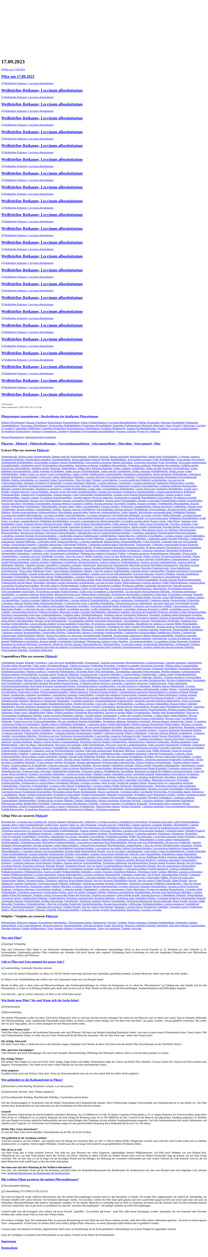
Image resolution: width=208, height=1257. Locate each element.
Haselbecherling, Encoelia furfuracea (118, 686)
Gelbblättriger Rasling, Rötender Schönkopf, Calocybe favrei (32, 662)
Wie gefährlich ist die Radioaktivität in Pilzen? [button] (32, 1080)
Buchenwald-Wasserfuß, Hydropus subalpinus (156, 612)
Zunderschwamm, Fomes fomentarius (168, 683)
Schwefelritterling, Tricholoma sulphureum (105, 863)
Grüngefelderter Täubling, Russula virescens (58, 509)
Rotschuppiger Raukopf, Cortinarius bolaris (161, 830)
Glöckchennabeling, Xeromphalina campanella (118, 671)
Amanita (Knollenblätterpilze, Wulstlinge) (147, 428)
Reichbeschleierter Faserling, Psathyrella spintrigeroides (83, 750)
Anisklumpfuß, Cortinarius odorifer (152, 600)
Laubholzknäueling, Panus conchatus (146, 744)
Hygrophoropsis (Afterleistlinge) (83, 428)
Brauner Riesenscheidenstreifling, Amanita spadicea (156, 494)
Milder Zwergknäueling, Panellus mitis (146, 712)
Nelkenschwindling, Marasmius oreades (59, 612)
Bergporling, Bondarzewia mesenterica (42, 488)
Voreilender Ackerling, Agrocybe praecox (62, 556)
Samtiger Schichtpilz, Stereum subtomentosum (78, 762)
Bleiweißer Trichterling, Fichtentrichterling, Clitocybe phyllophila (34, 904)
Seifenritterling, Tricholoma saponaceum (22, 892)
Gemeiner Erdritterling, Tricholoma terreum (36, 883)
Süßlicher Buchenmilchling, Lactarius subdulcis (65, 600)
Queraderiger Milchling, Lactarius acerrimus (78, 783)
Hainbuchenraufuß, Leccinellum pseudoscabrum (125, 521)
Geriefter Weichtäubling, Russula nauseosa (153, 626)
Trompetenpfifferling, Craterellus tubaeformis (80, 541)
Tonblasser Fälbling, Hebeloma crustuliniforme (110, 892)
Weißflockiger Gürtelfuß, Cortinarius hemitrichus (73, 753)
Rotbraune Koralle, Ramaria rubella (140, 736)
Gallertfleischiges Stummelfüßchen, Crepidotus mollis (82, 739)
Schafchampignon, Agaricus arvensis (139, 562)
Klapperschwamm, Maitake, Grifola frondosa (66, 524)
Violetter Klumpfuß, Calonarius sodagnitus (142, 806)
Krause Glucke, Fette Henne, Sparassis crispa (174, 521)
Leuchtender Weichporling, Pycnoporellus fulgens (165, 791)
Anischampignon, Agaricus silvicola (177, 562)
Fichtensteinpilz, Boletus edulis (17, 456)
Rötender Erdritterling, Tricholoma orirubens (81, 883)
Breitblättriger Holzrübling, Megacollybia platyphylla (133, 827)
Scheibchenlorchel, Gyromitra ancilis (112, 597)
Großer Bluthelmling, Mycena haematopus (38, 718)
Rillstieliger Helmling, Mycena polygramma (106, 756)
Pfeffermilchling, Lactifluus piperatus (136, 703)
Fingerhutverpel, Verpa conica (16, 571)
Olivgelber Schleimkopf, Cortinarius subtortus (171, 797)
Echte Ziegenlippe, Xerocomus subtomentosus (182, 462)
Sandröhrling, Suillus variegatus (134, 471)
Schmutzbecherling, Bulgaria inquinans (32, 747)
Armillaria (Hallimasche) (113, 428)
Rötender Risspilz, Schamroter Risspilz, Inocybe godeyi (74, 866)
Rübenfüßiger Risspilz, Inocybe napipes (134, 880)
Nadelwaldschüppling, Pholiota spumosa (129, 724)
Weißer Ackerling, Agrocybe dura (102, 556)
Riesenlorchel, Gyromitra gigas (17, 822)
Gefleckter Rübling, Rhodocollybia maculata (76, 698)
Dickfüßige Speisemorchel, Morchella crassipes (175, 565)
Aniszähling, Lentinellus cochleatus (63, 565)
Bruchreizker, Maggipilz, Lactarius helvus (121, 907)
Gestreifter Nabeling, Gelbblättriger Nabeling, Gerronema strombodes (50, 777)
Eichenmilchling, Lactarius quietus (38, 674)
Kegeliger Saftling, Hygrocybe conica (126, 877)
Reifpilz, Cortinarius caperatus (62, 638)
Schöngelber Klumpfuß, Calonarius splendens (83, 877)
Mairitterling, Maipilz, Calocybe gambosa (91, 571)
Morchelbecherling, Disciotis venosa (150, 597)
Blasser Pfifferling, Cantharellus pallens (147, 538)
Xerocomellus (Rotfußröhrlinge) (65, 425)
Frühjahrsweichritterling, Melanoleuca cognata (67, 568)
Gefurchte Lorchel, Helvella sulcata (62, 759)
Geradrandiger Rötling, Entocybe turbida (64, 892)
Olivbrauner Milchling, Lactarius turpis (119, 830)
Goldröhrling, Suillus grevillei (146, 468)
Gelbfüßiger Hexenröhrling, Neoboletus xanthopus (125, 465)
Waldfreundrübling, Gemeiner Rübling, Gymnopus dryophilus (86, 576)
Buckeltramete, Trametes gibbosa (173, 762)
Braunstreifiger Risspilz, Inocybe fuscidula (103, 851)
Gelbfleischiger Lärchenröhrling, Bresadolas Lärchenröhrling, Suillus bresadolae (130, 474)
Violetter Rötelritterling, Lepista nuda (82, 488)
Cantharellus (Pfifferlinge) (27, 428)
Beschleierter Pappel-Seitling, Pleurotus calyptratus (176, 724)
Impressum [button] (8, 1241)
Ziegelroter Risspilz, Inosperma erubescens (23, 866)
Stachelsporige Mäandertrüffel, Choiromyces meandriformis (149, 576)
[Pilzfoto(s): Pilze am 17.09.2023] (13, 69)
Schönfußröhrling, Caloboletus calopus (68, 839)
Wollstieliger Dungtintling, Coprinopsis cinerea (83, 724)
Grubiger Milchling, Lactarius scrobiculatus (180, 871)
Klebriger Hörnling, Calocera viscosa (82, 668)
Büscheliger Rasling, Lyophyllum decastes (23, 609)
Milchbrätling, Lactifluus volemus (187, 597)
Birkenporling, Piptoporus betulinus (19, 922)
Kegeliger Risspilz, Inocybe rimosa (184, 863)
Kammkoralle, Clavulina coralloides (172, 524)
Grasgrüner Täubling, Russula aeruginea (92, 503)
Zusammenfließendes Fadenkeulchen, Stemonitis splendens (125, 700)
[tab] (104, 938)
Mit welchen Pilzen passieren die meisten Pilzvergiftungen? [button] (40, 1179)
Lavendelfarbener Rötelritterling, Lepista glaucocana (128, 488)
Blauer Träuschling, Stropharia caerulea (45, 582)
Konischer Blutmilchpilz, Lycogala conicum (36, 689)
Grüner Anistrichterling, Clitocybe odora (70, 480)
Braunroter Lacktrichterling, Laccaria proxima (90, 582)
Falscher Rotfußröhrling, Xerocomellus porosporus (86, 462)
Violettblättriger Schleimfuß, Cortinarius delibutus (77, 747)
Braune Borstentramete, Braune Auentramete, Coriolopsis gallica (106, 791)
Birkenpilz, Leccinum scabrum (17, 518)
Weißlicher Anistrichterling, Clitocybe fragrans (177, 883)
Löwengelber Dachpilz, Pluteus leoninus (38, 559)
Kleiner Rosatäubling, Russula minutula (156, 579)
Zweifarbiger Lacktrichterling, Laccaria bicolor (117, 591)
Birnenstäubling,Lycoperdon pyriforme (168, 692)
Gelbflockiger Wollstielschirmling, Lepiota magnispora (156, 904)
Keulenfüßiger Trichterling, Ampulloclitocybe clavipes (50, 836)
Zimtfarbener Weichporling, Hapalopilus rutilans (26, 886)
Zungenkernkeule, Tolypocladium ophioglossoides (133, 689)
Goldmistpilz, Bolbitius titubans (153, 686)
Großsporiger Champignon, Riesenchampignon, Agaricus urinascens (85, 562)
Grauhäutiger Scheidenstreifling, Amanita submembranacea (153, 491)
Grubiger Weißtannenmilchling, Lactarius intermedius (28, 874)
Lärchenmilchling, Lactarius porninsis (20, 600)
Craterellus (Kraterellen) (53, 428)
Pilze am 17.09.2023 (17, 76)
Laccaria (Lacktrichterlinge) (184, 428)
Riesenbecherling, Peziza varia (17, 703)
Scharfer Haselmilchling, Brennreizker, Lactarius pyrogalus (131, 909)
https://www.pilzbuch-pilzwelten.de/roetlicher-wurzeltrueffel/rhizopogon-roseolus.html (65, 647)
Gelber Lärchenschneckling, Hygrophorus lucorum (107, 588)
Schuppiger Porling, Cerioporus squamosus (128, 553)
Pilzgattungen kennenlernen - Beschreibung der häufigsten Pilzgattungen (49, 416)
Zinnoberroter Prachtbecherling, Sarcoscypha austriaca (176, 527)
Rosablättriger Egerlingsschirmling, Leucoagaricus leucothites (89, 848)
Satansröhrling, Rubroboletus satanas (165, 854)
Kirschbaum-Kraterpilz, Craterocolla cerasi (172, 698)
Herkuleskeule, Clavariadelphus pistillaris (73, 620)
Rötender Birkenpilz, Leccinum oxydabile (55, 518)
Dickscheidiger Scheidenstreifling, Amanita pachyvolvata (84, 574)
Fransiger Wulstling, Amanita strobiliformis (177, 574)
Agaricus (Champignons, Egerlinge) (50, 431)
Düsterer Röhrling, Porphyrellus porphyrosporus (126, 668)
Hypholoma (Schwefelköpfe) (97, 425)
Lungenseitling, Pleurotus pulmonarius (169, 571)
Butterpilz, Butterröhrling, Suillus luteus (70, 468)
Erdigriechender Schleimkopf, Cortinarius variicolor (27, 750)
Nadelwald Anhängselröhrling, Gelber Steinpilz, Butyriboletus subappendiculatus (130, 512)
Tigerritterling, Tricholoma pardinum (82, 901)
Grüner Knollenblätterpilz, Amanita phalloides (182, 851)
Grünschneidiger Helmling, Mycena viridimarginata (27, 727)
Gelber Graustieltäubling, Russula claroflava (97, 506)
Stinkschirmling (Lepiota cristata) (156, 839)
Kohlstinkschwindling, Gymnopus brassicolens (100, 780)
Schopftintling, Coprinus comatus (165, 535)
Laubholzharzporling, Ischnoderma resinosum (122, 753)
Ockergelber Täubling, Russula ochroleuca (135, 503)
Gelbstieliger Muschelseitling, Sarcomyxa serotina (99, 712)
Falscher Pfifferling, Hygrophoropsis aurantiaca (35, 827)
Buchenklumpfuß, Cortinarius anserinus (138, 629)
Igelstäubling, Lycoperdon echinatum (20, 594)
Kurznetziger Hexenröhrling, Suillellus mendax (25, 468)
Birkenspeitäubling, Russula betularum (32, 845)
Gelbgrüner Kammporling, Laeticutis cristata (170, 753)
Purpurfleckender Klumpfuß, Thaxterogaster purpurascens (113, 635)
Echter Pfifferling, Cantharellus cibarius (106, 538)
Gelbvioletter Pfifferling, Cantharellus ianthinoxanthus (90, 544)
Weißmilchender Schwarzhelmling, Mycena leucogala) (112, 677)
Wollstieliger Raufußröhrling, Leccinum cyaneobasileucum (69, 521)
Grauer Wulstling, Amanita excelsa (48, 491)
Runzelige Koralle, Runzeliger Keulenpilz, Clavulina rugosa (80, 527)
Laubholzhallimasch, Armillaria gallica (60, 615)
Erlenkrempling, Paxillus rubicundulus (43, 901)
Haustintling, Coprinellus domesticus (76, 700)
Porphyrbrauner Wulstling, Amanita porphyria (59, 863)
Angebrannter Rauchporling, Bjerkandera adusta (47, 791)
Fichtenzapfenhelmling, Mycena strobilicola (55, 721)
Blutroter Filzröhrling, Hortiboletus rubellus (72, 579)
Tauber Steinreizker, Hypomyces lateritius (146, 889)
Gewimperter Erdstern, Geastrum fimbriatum (157, 730)
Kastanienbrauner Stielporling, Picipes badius (174, 553)
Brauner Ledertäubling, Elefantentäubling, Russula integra (49, 626)
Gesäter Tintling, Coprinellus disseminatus (181, 689)
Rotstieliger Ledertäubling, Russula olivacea (33, 629)
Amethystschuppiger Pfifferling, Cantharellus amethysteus (56, 538)
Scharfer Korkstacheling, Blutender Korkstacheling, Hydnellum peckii (117, 794)
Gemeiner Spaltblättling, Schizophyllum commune (27, 698)
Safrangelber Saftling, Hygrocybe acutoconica (170, 877)
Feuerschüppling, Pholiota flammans (161, 671)
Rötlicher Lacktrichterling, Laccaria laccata (162, 480)
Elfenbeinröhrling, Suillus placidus (99, 471)
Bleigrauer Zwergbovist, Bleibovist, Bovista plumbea (54, 644)
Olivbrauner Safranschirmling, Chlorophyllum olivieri (72, 532)
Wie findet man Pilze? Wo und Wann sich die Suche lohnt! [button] (40, 1000)
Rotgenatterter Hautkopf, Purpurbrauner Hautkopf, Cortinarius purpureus (119, 833)
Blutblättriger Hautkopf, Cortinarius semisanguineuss (54, 833)
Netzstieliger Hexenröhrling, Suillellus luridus (175, 465)
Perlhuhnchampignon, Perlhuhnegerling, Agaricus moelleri (31, 871)
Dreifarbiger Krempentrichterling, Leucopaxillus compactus (90, 736)
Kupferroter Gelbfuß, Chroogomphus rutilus (173, 606)
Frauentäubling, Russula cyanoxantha (140, 500)
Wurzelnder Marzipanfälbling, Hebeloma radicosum (106, 730)
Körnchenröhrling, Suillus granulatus (32, 471)
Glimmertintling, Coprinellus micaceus (21, 556)
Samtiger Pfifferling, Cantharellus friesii (35, 541)
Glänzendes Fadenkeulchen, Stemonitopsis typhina (178, 765)
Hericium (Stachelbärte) (173, 422)
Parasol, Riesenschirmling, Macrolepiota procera (66, 530)
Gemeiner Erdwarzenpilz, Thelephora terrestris (123, 797)
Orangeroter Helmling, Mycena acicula (42, 668)
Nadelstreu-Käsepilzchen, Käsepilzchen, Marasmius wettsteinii (174, 727)
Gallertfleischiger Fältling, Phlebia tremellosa (51, 712)
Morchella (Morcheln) (153, 425)
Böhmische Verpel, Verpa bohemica (51, 571)
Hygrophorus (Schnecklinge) (16, 431)
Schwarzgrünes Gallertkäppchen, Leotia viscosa (121, 857)
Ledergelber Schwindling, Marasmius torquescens (150, 780)
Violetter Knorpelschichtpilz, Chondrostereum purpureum (118, 692)
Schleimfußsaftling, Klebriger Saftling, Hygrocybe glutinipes (117, 777)
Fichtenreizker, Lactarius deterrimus (65, 483)
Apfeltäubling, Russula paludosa (18, 509)
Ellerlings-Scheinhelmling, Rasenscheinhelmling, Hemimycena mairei (133, 788)
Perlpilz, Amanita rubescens (15, 491)
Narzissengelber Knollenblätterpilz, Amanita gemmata (70, 830)
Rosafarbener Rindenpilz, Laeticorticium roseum (125, 698)
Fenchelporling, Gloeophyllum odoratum (27, 683)
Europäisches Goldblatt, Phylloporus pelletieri (120, 585)
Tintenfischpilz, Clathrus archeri (158, 674)
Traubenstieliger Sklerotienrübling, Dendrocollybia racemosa (32, 800)
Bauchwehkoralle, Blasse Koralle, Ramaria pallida (179, 901)
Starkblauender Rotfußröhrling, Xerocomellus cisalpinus (30, 462)
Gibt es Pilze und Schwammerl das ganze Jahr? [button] (33, 961)
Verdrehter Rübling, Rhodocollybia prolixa (89, 618)
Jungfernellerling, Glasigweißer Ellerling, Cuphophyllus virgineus (57, 632)
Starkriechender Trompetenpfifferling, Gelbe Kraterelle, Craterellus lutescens (143, 541)
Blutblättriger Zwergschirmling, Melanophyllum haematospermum (114, 768)
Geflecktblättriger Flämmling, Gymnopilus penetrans (121, 868)
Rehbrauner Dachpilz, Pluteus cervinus (140, 556)
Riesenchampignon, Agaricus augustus (29, 562)
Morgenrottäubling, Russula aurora (103, 500)
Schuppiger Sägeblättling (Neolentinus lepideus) (176, 668)
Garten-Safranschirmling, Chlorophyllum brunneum (79, 845)
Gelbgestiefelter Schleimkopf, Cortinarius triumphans (137, 550)
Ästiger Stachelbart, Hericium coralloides (125, 925)
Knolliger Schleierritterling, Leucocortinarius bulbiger (28, 623)
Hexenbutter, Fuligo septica (33, 665)
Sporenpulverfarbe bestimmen (40, 437)
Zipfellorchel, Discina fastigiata (50, 822)
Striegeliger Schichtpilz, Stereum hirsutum (148, 721)
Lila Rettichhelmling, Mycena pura (161, 842)
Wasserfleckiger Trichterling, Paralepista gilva (173, 620)
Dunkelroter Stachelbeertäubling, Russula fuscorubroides (98, 904)
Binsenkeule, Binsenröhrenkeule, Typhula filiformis (70, 788)
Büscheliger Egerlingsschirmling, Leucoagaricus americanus (73, 842)
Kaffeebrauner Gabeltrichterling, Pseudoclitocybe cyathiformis (116, 535)
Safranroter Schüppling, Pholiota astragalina (168, 742)
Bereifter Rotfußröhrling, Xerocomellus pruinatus (126, 459)
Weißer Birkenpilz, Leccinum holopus (181, 515)
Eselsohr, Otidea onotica (141, 524)
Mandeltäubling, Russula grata (150, 892)
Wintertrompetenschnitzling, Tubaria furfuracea (64, 692)
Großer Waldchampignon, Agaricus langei (183, 582)
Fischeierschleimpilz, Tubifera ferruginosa (69, 665)
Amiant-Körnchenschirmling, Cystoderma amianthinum (129, 532)
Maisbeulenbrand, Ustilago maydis (78, 585)
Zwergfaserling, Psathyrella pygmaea (20, 692)
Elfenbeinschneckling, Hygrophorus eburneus (135, 618)
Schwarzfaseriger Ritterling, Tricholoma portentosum (169, 591)
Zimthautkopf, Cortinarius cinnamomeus (104, 889)
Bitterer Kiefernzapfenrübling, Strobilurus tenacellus (170, 635)
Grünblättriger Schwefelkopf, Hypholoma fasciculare (145, 822)
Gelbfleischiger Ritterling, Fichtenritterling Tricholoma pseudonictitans (58, 898)
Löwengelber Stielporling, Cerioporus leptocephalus (65, 774)
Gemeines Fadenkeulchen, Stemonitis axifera (34, 848)
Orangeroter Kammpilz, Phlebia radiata (160, 665)
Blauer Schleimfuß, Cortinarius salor (131, 606)
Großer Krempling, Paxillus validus (29, 839)
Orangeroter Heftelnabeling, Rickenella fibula (70, 671)
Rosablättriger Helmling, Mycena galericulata (152, 756)
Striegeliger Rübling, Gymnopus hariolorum (157, 898)
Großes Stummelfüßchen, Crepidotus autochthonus (136, 739)
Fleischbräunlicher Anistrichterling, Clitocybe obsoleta (134, 845)
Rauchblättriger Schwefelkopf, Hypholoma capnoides (169, 497)
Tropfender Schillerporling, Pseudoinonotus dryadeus (131, 747)
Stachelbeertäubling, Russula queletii (146, 863)
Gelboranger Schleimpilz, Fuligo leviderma (57, 768)
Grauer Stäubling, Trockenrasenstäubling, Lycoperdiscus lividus (143, 641)
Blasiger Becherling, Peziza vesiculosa (21, 530)
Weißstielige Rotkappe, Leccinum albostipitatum (42, 90)
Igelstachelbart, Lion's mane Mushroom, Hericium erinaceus (32, 925)
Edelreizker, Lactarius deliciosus (101, 483)
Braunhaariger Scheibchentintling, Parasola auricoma (64, 706)
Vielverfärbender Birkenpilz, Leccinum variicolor (136, 515)
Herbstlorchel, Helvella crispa (130, 854)
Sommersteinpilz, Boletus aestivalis (52, 456)
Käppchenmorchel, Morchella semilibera (22, 568)
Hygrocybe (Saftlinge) (148, 431)
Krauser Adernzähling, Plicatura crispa (161, 718)
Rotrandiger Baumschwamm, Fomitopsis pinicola (74, 683)
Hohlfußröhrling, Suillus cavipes (167, 471)
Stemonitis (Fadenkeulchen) (127, 425)
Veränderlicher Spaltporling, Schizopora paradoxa (77, 771)
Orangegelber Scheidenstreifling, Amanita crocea (104, 494)
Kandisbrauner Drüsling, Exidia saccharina (39, 715)
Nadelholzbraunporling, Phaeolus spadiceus (23, 671)
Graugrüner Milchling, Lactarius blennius (119, 674)
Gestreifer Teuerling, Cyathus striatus (151, 715)
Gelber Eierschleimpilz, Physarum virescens (103, 744)
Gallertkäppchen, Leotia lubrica (141, 851)
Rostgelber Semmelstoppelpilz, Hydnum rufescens (139, 547)
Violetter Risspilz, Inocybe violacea (81, 907)
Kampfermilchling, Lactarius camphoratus (111, 600)
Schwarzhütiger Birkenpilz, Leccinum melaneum (102, 518)
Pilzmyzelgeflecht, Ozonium (23, 774)
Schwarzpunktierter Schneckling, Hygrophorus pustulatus (30, 591)
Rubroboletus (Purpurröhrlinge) (64, 422)
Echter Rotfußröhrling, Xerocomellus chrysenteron (179, 459)
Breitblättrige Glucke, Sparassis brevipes (22, 524)
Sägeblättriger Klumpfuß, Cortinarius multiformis (39, 709)
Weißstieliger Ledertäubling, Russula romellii (33, 641)
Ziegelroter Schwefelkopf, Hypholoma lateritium (103, 836)
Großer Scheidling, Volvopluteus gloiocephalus (40, 606)
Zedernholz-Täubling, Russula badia (64, 756)
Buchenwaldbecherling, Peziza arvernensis (179, 700)
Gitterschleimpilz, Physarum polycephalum (59, 744)
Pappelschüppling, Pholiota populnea (168, 709)
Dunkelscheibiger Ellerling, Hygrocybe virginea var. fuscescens (49, 635)
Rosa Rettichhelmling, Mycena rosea (123, 842)
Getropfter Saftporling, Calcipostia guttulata (181, 747)
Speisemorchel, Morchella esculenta (131, 565)
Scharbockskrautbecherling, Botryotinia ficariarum (27, 686)
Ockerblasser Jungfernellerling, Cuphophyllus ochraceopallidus (123, 632)
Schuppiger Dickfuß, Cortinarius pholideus (142, 800)
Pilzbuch (42, 450)
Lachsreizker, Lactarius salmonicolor (137, 483)
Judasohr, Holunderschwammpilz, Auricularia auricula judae (49, 486)
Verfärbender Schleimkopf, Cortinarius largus (29, 797)
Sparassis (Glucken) (126, 431)
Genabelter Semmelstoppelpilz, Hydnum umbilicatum (138, 647)
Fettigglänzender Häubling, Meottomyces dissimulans (28, 700)
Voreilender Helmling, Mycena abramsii (89, 765)
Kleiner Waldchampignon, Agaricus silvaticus (137, 582)
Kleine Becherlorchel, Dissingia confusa (30, 895)
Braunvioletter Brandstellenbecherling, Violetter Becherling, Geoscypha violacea (74, 703)
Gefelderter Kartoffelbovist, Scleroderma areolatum (67, 868)
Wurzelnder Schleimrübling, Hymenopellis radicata (27, 576)
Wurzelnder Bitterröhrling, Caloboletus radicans (113, 839)
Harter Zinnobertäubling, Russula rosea (115, 579)
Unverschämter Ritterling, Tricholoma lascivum (35, 736)
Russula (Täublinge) (36, 422)
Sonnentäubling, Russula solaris (149, 706)
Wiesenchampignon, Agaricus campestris (80, 559)
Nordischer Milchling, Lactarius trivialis (77, 674)
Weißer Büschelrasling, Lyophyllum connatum (152, 836)
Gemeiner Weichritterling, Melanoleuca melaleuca (105, 612)
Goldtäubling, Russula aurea (187, 506)
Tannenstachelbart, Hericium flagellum (83, 925)
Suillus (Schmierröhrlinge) (94, 422)
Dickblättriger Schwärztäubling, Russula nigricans (107, 509)
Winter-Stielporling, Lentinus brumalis (177, 695)
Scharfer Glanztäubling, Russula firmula (112, 706)
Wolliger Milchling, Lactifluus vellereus (72, 886)
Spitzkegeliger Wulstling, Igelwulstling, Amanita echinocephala (81, 854)
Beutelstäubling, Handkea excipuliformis (89, 550)
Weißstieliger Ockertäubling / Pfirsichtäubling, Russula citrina (42, 506)
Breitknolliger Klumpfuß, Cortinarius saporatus (48, 803)
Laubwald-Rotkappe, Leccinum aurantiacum (87, 515)
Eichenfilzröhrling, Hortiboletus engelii (21, 465)
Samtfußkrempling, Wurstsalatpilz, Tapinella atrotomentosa (95, 662)
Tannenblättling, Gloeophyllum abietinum (99, 695)
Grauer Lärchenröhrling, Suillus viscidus (68, 474)
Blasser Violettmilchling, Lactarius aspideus (89, 786)
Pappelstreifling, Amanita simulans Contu (57, 494)
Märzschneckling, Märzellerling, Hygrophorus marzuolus (163, 588)
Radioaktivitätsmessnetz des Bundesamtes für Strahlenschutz (39, 1173)
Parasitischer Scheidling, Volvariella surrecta (166, 907)
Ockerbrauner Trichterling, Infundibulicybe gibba (105, 626)
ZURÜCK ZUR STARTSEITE (17, 54)
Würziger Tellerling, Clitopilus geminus (46, 618)
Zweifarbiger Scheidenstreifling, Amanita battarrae (65, 497)
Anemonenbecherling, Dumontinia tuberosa (75, 686)
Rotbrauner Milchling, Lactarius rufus (132, 750)
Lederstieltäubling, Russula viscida (33, 620)
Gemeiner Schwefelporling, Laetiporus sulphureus (156, 486)
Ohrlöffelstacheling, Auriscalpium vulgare (86, 709)
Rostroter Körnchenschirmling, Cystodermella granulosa (54, 535)
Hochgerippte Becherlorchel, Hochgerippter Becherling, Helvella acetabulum (40, 588)
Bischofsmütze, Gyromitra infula (185, 889)
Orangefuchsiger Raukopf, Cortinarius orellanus (110, 860)
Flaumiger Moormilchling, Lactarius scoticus (163, 886)
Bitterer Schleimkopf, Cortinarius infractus (147, 733)
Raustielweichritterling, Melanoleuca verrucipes (116, 568)
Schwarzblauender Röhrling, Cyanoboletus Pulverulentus (134, 477)
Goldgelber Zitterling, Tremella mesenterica (163, 677)
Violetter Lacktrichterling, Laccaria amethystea (116, 480)
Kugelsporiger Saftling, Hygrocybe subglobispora (49, 780)
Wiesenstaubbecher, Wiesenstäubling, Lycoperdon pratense (112, 644)
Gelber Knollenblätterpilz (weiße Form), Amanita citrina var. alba (51, 824)
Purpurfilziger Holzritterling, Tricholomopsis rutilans (65, 922)
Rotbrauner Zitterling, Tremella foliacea (82, 715)
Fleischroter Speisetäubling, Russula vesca (23, 500)
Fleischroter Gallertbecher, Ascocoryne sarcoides (123, 680)
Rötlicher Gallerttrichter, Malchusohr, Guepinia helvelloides (86, 629)
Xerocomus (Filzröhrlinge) (34, 425)
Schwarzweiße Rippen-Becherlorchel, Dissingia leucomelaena (84, 895)
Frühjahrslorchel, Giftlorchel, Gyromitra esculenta (91, 822)
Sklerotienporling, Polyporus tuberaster (134, 574)
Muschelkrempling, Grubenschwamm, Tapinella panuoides (156, 662)
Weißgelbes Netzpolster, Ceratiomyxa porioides (115, 665)
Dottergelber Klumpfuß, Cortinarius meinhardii (35, 877)
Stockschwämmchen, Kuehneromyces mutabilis (116, 497)
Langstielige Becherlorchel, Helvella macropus (168, 585)
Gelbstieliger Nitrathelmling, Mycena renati (77, 727)
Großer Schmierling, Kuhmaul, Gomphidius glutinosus (119, 609)
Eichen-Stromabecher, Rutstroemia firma (33, 739)
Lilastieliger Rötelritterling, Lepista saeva (177, 488)
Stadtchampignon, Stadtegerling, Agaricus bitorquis (128, 559)
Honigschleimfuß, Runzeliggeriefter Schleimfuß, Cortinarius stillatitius (115, 638)
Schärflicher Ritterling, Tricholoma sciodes (135, 871)
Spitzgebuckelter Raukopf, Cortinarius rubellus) (71, 857)
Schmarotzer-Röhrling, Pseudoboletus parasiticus (26, 459)
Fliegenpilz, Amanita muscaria (100, 824)
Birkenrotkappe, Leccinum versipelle (45, 515)
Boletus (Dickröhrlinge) (13, 422)
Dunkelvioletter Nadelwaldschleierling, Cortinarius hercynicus (55, 603)
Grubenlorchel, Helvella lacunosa (26, 759)
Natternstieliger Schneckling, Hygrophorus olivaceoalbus (110, 594)
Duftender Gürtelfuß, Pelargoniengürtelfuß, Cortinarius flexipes (67, 909)
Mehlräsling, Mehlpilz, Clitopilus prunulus (23, 565)
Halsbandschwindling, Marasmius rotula (120, 727)
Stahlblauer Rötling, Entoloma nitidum (166, 857)
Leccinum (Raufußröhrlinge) (123, 422)
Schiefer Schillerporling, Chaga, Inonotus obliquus (47, 928)
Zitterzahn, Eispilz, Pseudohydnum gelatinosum (105, 486)
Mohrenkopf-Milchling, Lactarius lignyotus (82, 477)
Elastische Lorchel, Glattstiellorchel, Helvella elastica (56, 677)
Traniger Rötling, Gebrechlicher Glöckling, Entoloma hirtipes (53, 860)
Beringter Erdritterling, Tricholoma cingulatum (129, 883)
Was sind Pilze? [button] (11, 937)
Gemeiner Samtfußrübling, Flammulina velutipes (172, 922)
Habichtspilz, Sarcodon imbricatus (156, 603)
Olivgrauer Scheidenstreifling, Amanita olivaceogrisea (94, 491)
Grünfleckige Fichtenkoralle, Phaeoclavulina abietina (93, 806)
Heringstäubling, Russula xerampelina (64, 500)
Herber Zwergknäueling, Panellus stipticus (36, 724)
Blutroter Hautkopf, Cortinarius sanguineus (158, 860)
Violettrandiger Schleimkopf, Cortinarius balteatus (49, 733)
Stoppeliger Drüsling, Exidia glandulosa (77, 680)
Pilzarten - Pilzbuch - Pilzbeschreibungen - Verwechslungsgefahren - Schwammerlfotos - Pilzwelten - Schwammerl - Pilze (80, 443)
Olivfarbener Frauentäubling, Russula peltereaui (46, 503)
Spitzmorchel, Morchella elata (97, 565)
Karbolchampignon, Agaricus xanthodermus (171, 868)
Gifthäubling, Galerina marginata (134, 824)
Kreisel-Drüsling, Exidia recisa (77, 591)
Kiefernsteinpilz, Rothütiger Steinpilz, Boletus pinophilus (100, 456)
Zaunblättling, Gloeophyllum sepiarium (57, 695)
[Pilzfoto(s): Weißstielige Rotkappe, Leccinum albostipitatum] (27, 83)
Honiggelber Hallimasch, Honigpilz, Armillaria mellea (151, 615)
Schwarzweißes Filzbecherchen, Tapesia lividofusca (129, 762)
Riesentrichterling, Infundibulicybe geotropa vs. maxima (145, 623)
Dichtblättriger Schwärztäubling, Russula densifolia (160, 509)
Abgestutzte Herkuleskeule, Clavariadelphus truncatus (122, 620)
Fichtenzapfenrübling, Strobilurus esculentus (24, 638)
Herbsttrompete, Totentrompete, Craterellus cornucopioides (149, 544)
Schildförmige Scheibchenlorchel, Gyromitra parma (66, 597)
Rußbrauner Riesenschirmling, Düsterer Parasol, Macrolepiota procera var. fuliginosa (135, 530)
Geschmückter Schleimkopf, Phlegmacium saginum (83, 641)
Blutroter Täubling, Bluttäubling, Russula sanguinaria (91, 800)
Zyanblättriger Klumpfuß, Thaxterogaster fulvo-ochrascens (152, 803)
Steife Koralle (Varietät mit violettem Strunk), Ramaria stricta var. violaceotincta (142, 783)
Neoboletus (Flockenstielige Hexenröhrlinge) (92, 431)
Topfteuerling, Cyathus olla (117, 715)
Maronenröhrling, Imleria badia (146, 456)
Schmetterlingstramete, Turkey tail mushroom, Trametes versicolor (107, 928)
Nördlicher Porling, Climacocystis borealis (102, 759)
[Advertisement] (98, 27)
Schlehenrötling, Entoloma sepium (131, 571)
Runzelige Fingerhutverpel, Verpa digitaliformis (165, 568)
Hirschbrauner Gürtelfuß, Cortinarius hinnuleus (97, 803)
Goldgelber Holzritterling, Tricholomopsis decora (113, 603)
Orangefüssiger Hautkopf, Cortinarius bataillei (59, 889)
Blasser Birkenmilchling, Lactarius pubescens (116, 886)
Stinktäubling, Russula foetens (170, 703)
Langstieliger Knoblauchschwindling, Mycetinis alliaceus (30, 585)
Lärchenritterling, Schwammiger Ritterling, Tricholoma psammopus (85, 809)
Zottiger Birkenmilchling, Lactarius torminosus (81, 874)
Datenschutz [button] (9, 1248)
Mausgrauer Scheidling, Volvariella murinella (88, 606)
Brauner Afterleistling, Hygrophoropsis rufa (82, 827)
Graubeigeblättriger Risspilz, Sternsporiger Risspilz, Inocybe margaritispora (142, 866)
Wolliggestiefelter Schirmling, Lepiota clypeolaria (87, 871)
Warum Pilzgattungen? (13, 437)
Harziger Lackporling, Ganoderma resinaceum (124, 683)
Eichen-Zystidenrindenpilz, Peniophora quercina (76, 742)
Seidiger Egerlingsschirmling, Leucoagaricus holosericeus (151, 848)
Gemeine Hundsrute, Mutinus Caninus (31, 742)
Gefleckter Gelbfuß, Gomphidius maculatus (68, 609)
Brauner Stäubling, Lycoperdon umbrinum (45, 550)
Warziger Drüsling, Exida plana (40, 680)
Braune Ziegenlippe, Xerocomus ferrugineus (135, 462)
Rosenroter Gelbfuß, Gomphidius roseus (168, 609)
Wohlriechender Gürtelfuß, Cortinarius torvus (24, 753)
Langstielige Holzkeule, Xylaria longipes (32, 762)
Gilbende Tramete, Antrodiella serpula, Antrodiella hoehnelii (123, 774)
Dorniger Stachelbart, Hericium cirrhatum (168, 925)
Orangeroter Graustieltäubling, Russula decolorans (146, 506)
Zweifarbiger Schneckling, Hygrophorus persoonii (166, 594)
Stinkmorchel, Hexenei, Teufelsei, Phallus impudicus (120, 922)
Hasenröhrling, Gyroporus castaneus (181, 456)
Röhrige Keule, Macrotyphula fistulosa (128, 709)
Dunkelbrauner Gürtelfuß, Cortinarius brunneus (100, 733)
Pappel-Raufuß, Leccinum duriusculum (148, 518)
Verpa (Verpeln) (173, 425)
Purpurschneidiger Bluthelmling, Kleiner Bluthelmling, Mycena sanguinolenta (100, 718)
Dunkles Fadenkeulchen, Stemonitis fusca (123, 742)
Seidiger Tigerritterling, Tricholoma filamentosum (127, 901)
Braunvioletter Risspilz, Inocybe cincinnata (91, 880)
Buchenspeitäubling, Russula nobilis (62, 851)
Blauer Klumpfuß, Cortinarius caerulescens (170, 768)
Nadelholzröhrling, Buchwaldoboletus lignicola (76, 459)
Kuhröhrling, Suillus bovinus (66, 471)
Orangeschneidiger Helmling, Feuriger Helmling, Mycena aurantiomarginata (40, 730)
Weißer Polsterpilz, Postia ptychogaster (172, 750)
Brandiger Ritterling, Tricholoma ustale (114, 898)
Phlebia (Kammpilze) (149, 422)
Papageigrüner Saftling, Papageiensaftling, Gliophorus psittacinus (34, 880)
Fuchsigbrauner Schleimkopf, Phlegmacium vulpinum (77, 553)
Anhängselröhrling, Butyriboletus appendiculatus (63, 512)
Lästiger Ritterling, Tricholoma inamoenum (147, 759)
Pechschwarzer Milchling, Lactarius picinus (75, 797)
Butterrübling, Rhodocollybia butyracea (60, 594)
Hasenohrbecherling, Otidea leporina (109, 524)
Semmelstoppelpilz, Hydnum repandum (92, 547)
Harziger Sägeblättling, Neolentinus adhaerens (102, 721)
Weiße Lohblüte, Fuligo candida (17, 768)
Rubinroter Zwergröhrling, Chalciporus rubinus (35, 477)
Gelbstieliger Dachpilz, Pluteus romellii (131, 765)
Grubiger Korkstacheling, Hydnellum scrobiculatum (53, 794)
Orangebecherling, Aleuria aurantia (129, 527)
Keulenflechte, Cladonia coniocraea (50, 765)
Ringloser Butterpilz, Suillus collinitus (111, 468)
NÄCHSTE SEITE (13, 57)
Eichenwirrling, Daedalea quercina (139, 695)
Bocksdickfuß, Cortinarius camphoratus (125, 874)
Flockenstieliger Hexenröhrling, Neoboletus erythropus (70, 465)
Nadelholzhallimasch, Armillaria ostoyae (102, 615)
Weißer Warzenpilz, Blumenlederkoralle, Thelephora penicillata (144, 786)
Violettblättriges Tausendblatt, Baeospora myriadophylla (132, 771)
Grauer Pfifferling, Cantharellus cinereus (51, 547)
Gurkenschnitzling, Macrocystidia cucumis (23, 756)
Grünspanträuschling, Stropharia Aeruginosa (24, 483)
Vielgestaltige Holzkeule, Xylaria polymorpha (83, 689)
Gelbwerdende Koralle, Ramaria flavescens (138, 895)
